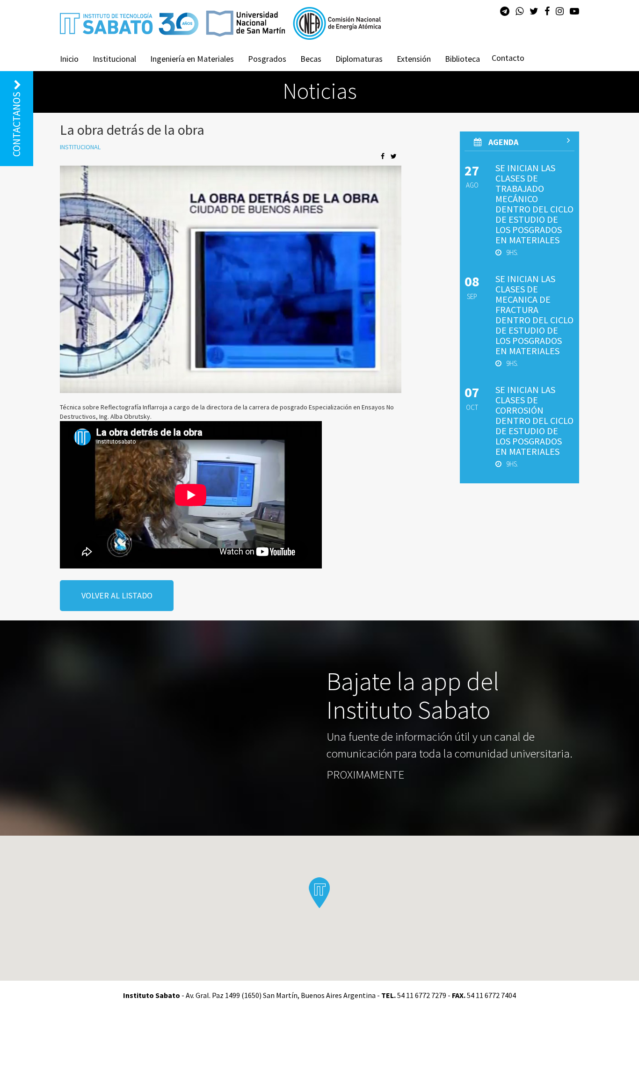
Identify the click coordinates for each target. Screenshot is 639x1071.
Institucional (114, 58)
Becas (310, 58)
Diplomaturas (359, 58)
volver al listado (116, 595)
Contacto (508, 57)
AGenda (502, 142)
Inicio (69, 58)
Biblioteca (462, 58)
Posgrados (267, 58)
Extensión (414, 58)
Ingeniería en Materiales (192, 58)
